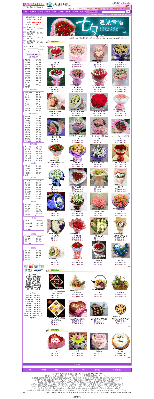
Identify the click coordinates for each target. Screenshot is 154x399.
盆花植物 (27, 168)
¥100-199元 (39, 221)
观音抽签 (29, 279)
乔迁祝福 (38, 76)
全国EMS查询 (36, 285)
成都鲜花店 (29, 297)
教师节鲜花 (28, 151)
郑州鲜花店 (29, 295)
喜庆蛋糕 (38, 185)
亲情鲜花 (38, 67)
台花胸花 (27, 76)
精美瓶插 (38, 111)
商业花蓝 (27, 85)
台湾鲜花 (38, 116)
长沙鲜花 (27, 134)
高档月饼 (27, 209)
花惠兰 (38, 99)
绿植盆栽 (38, 166)
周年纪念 (27, 78)
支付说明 (27, 237)
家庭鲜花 (38, 78)
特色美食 (27, 214)
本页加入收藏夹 (126, 3)
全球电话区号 (30, 283)
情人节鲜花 (28, 147)
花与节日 (27, 260)
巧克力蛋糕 (28, 192)
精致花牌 (38, 80)
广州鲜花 (27, 123)
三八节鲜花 (39, 156)
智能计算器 (30, 289)
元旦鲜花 (27, 149)
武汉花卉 (123, 392)
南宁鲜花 (38, 137)
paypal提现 (37, 287)
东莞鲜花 (27, 132)
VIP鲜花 (38, 85)
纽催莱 (27, 211)
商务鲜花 (38, 69)
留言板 (108, 9)
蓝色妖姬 (27, 99)
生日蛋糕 (27, 183)
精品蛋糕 (27, 180)
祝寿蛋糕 (38, 199)
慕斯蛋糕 (38, 192)
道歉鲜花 (27, 73)
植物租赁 (38, 173)
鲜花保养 (27, 253)
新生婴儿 (27, 82)
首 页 (26, 11)
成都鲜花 (38, 130)
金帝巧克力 (39, 206)
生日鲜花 (27, 62)
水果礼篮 (38, 204)
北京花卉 (93, 392)
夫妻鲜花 (38, 73)
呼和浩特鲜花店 (37, 314)
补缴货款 (126, 9)
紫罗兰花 (38, 97)
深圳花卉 (111, 392)
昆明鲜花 (38, 128)
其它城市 (38, 141)
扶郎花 (38, 101)
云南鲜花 (129, 392)
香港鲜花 (27, 116)
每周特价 (27, 87)
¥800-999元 (39, 225)
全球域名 (38, 283)
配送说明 (27, 239)
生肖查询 (28, 277)
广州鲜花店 (29, 303)
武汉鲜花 (38, 125)
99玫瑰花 (33, 11)
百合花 (27, 95)
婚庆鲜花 (38, 62)
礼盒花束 (27, 111)
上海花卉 (99, 392)
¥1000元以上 (29, 229)
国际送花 (68, 11)
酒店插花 (27, 80)
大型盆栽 (27, 173)
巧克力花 (38, 106)
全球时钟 (37, 289)
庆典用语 (38, 251)
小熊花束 (38, 108)
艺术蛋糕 (27, 190)
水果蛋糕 (38, 187)
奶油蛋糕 (27, 187)
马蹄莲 (27, 101)
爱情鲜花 (38, 60)
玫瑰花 (38, 92)
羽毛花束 (27, 108)
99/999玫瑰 (28, 92)
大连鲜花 (38, 134)
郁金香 (27, 97)
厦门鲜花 (27, 130)
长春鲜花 (27, 137)
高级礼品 (38, 209)
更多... (129, 267)
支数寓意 (27, 255)
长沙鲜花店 (37, 297)
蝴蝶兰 (38, 171)
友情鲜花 (27, 64)
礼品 (58, 392)
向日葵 (27, 104)
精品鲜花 (27, 60)
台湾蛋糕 (38, 196)
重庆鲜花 (27, 125)
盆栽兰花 (27, 171)
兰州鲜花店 (27, 316)
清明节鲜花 (28, 160)
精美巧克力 (28, 204)
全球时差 (28, 281)
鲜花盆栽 (27, 166)
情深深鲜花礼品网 (84, 374)
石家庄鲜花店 (29, 299)
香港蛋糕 (27, 196)
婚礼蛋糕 (38, 183)
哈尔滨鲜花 (28, 141)
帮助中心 (90, 9)
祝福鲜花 (38, 64)
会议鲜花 (27, 71)
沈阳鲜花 (38, 132)
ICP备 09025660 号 (97, 374)
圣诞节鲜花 (39, 160)
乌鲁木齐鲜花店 (37, 316)
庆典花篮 (27, 67)
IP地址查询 (35, 275)
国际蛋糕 (38, 194)
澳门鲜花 (27, 118)
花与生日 (27, 257)
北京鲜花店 (37, 301)
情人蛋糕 (38, 180)
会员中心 (81, 9)
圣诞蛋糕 (27, 185)
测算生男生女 (36, 277)
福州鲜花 (38, 139)
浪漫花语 (27, 251)
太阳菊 (38, 104)
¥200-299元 (28, 223)
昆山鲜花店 (29, 310)
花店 (54, 392)
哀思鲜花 (38, 82)
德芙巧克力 (28, 206)
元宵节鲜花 (39, 158)
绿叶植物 (38, 168)
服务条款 (27, 241)
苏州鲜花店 (29, 305)
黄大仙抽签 (36, 279)
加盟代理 (71, 9)
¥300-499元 (39, 223)
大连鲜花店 (37, 307)
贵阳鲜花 (27, 139)
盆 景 (26, 175)
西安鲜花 (87, 392)
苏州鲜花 (27, 128)
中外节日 (38, 253)
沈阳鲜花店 (29, 312)
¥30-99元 (27, 221)
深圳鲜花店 (37, 305)
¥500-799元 (28, 226)
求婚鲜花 (38, 71)
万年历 (29, 275)
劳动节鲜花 (28, 158)
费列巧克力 (39, 211)
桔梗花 (27, 106)
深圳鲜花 (38, 123)
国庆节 (62, 11)
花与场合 (38, 257)
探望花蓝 (27, 69)
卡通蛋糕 (27, 194)
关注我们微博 (116, 3)
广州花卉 (105, 392)
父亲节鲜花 (28, 156)
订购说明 (38, 237)
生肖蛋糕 (38, 190)
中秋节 (54, 11)
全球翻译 (28, 285)
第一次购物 (28, 243)
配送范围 (117, 9)
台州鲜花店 (37, 312)
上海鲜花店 (37, 310)
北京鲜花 (38, 118)
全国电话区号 (36, 281)
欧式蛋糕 (27, 199)
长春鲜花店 (37, 295)
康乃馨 (38, 95)
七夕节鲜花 (39, 147)
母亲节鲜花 (39, 154)
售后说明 (38, 241)
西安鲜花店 (27, 314)
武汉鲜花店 (29, 307)
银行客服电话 (29, 287)
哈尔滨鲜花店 (29, 301)
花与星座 (38, 255)
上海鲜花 (27, 121)
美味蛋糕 (47, 11)
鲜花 (51, 392)
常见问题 (38, 239)
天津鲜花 (38, 121)
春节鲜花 (38, 149)
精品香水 (40, 11)
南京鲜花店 (37, 303)
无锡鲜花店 (37, 299)
